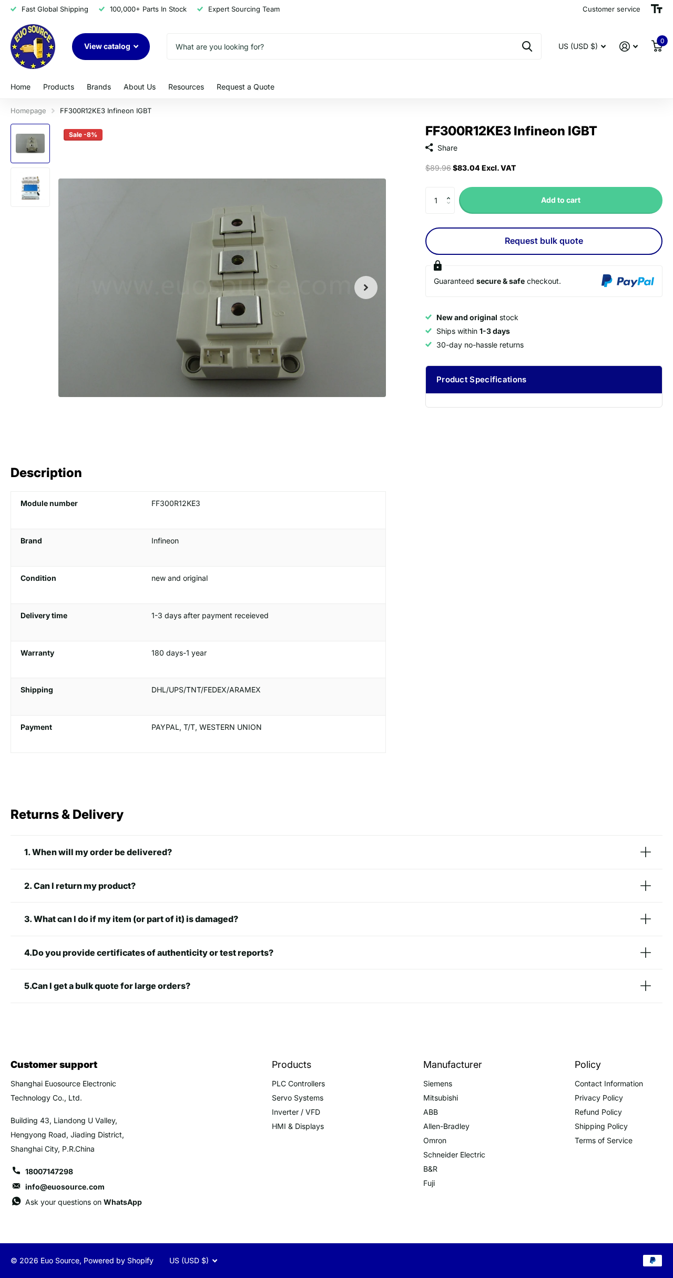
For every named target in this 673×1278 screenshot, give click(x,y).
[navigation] (30, 143)
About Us (140, 86)
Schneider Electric (454, 1154)
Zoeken (527, 46)
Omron (434, 1140)
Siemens (437, 1083)
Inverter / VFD (296, 1111)
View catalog (108, 46)
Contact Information (609, 1083)
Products (58, 86)
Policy (588, 1064)
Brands (99, 86)
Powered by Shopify (119, 1260)
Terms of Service (604, 1140)
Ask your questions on (83, 1201)
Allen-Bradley (446, 1126)
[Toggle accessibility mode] (656, 9)
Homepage (28, 110)
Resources (186, 86)
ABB (430, 1111)
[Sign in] (628, 46)
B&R (430, 1168)
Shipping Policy (601, 1126)
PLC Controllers (298, 1083)
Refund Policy (598, 1111)
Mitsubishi (440, 1097)
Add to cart (560, 199)
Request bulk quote (544, 240)
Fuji (429, 1182)
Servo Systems (297, 1097)
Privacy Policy (599, 1097)
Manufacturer (452, 1064)
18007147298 (49, 1171)
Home (20, 86)
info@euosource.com (65, 1186)
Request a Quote (245, 86)
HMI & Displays (298, 1126)
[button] (451, 191)
